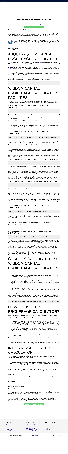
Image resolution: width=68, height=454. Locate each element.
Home (15, 1)
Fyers (46, 427)
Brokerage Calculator (21, 1)
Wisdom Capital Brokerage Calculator (32, 430)
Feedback (56, 435)
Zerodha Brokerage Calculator (31, 424)
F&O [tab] (33, 24)
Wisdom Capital (11, 29)
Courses (37, 1)
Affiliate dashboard (9, 429)
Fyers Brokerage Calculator (30, 427)
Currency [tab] (39, 24)
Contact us (59, 435)
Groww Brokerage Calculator (30, 428)
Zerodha (46, 424)
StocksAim (36, 435)
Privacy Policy (53, 435)
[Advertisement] (28, 9)
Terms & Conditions (47, 435)
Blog (53, 1)
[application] (25, 1)
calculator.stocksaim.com (18, 317)
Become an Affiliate (9, 428)
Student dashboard (9, 430)
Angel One (46, 428)
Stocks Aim (41, 62)
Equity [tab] (28, 24)
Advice (42, 1)
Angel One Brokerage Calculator (31, 429)
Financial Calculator (31, 1)
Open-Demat (47, 1)
